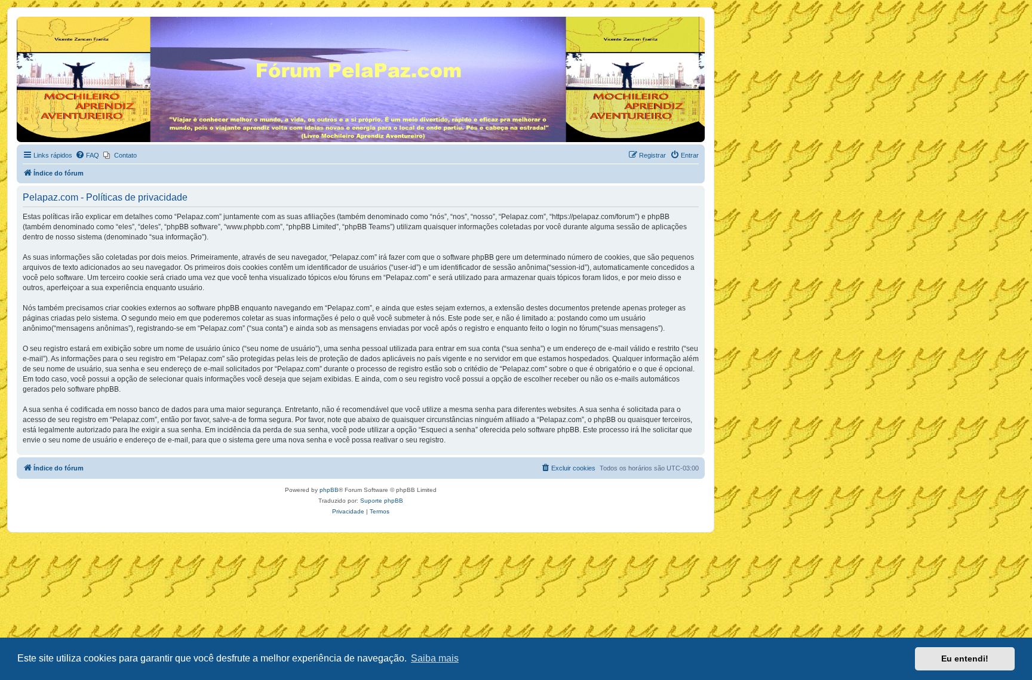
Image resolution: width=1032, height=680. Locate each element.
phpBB (329, 490)
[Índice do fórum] (23, 20)
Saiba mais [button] (435, 658)
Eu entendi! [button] (964, 658)
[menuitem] (87, 155)
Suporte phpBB (381, 500)
